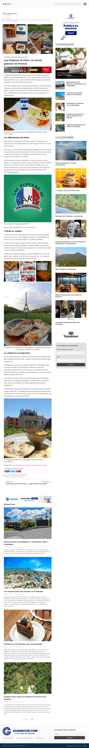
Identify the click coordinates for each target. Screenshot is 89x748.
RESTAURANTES (23, 57)
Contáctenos (40, 738)
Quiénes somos (8, 738)
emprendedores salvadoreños (18, 20)
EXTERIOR (7, 57)
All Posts (9, 15)
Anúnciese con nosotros (25, 738)
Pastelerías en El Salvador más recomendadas (23, 644)
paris (44, 20)
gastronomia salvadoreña (31, 20)
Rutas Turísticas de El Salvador (65, 269)
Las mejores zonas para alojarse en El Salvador (23, 591)
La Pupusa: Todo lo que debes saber (67, 190)
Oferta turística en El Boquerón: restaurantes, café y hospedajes (76, 83)
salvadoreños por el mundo (11, 21)
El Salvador (7, 20)
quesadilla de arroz (37, 256)
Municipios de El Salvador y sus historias (69, 216)
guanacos (40, 20)
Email (58, 357)
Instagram (33, 227)
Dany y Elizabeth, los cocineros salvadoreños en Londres (29, 465)
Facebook (25, 227)
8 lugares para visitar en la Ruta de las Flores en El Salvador (75, 115)
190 (32, 719)
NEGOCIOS (14, 57)
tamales (45, 254)
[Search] (85, 4)
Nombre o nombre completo (65, 349)
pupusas (48, 20)
